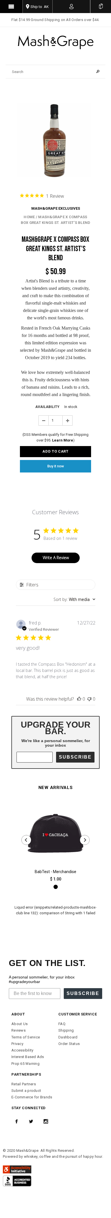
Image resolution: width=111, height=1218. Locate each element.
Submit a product (26, 1090)
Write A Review (56, 557)
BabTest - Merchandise (55, 871)
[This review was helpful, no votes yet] (79, 699)
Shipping (66, 1030)
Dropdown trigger (72, 6)
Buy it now (55, 466)
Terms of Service (25, 1037)
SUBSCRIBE (75, 757)
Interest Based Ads (27, 1057)
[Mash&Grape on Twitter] (31, 1121)
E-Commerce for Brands (31, 1097)
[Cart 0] (101, 6)
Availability (47, 407)
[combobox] (74, 599)
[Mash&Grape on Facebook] (16, 1121)
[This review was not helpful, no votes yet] (89, 699)
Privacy (17, 1044)
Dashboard (67, 1037)
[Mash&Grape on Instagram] (46, 1121)
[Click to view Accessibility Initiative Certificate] (17, 1169)
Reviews (18, 1030)
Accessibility (22, 1050)
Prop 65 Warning (25, 1063)
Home (29, 217)
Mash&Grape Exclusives (55, 208)
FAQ (61, 1024)
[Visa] (17, 1181)
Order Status (69, 1044)
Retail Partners (23, 1084)
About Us (19, 1024)
